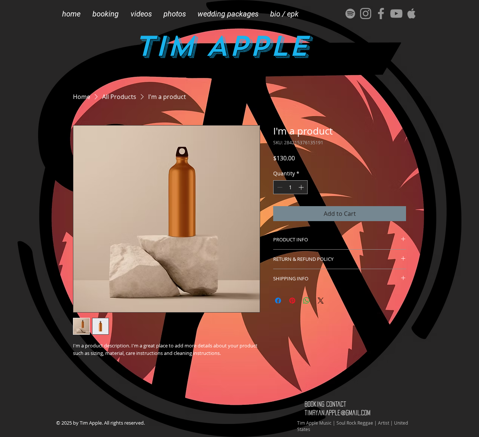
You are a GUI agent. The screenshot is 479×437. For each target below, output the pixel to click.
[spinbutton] (290, 187)
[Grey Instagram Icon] (365, 13)
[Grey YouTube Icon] (396, 13)
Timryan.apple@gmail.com (337, 412)
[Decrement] (279, 187)
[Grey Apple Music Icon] (411, 13)
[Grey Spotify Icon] (350, 13)
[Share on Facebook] (278, 300)
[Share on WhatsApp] (306, 300)
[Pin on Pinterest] (292, 300)
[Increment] (301, 187)
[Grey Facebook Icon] (380, 13)
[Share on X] (320, 300)
